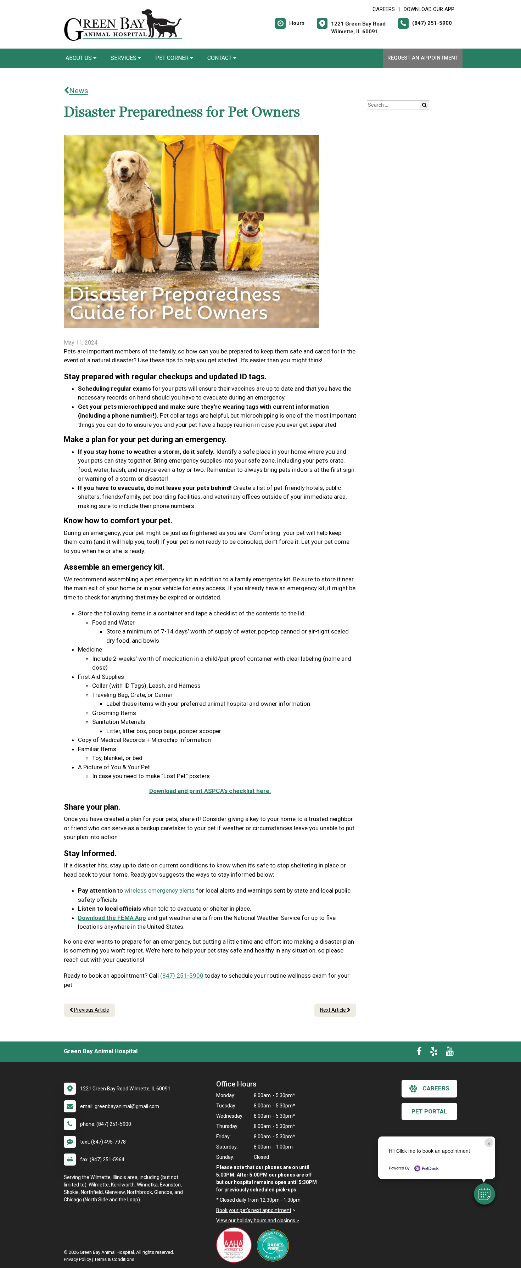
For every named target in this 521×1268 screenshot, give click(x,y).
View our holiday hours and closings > (257, 1220)
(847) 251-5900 (181, 975)
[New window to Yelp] (433, 1053)
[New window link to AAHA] (235, 1245)
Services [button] (124, 58)
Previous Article (91, 1010)
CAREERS (383, 9)
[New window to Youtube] (449, 1053)
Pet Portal (429, 1111)
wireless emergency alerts (159, 890)
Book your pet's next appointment (253, 1210)
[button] (484, 1194)
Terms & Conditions (114, 1259)
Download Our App (429, 9)
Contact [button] (220, 58)
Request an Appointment (422, 58)
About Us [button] (79, 58)
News (78, 90)
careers (435, 1088)
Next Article (333, 1010)
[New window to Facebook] (419, 1053)
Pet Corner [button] (172, 58)
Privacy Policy (77, 1259)
